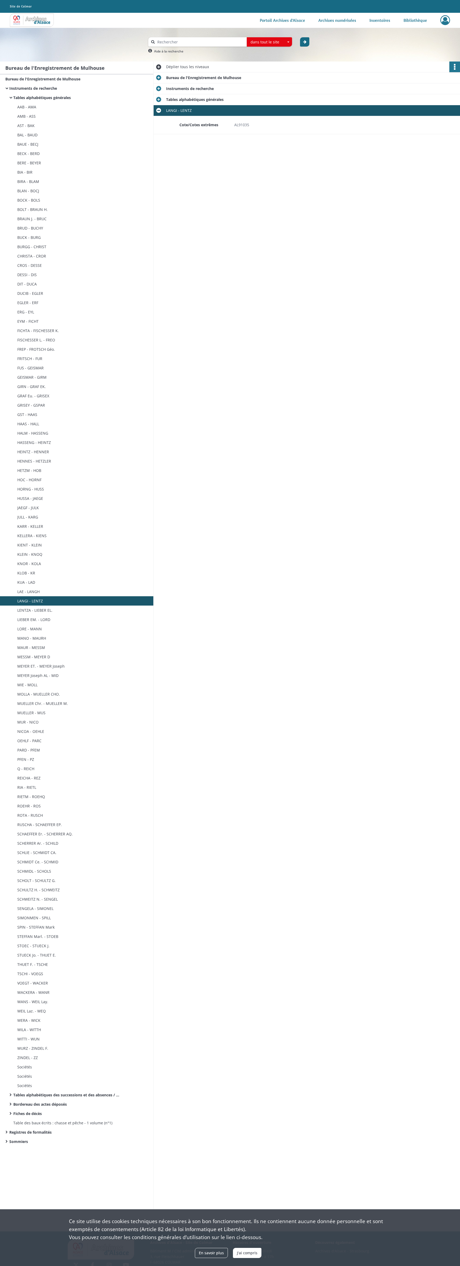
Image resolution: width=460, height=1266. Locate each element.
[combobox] (269, 42)
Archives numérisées (337, 20)
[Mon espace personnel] (445, 20)
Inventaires (379, 20)
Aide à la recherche (168, 51)
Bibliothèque (415, 20)
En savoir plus (211, 1252)
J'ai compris (247, 1252)
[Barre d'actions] (454, 67)
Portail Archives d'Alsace (282, 20)
